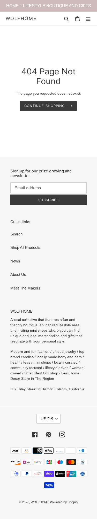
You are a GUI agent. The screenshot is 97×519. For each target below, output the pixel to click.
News (15, 261)
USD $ (47, 419)
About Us (18, 274)
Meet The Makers (25, 288)
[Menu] (88, 18)
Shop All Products (25, 247)
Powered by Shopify (64, 502)
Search (16, 234)
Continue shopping (44, 106)
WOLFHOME (21, 18)
